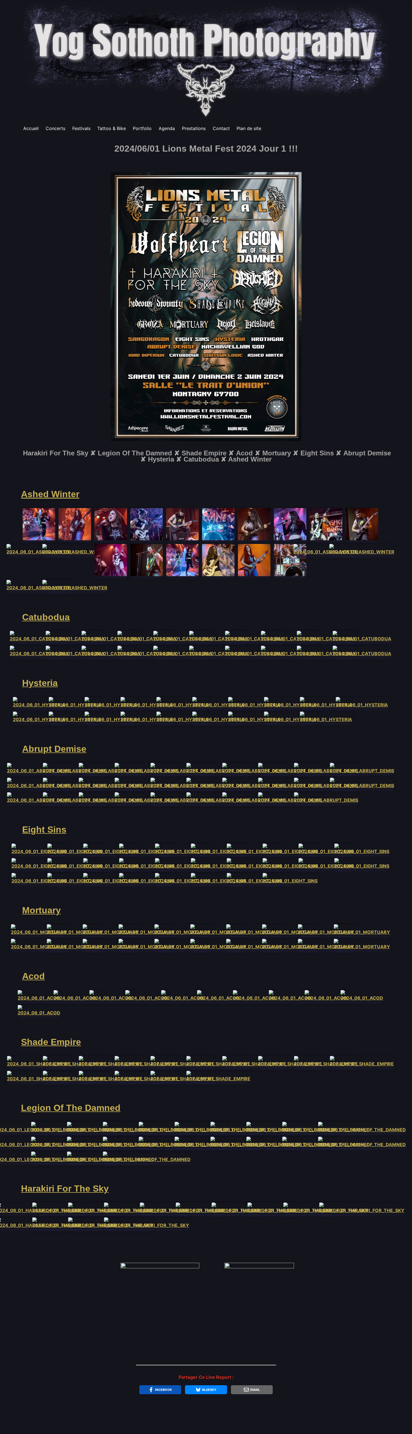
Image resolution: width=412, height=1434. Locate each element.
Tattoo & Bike (111, 128)
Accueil (31, 128)
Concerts (55, 128)
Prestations (194, 128)
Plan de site (249, 128)
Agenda (167, 128)
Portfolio (142, 128)
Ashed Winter (50, 494)
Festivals (81, 128)
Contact (221, 128)
